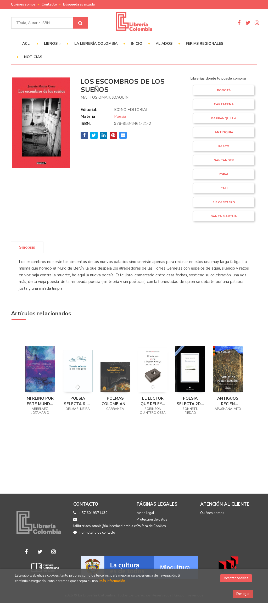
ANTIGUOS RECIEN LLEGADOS (227, 401)
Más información (112, 581)
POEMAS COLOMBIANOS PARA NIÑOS (115, 401)
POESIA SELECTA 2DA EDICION (190, 401)
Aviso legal (145, 513)
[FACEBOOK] (239, 23)
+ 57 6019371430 (93, 513)
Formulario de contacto (97, 532)
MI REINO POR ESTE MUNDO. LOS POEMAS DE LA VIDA (40, 401)
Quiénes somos (23, 4)
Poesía (120, 116)
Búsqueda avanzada (79, 4)
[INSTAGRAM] (257, 23)
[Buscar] (80, 23)
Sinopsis (27, 247)
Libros (51, 43)
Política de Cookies (151, 526)
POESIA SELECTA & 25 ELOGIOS (77, 401)
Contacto (49, 4)
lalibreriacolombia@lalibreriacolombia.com (107, 526)
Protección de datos (152, 519)
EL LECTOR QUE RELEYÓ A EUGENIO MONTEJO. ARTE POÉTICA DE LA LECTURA (152, 401)
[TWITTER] (248, 23)
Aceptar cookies (236, 578)
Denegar (243, 593)
